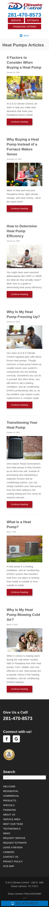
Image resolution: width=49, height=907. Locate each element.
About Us (9, 814)
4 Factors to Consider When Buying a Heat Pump (24, 62)
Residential (10, 791)
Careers (8, 852)
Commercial (11, 796)
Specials (9, 805)
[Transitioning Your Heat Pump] (24, 447)
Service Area (11, 819)
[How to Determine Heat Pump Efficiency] (24, 256)
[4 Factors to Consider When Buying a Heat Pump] (24, 87)
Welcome (9, 786)
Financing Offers (24, 26)
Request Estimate (15, 842)
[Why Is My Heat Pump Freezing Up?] (24, 337)
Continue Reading (21, 122)
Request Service (14, 838)
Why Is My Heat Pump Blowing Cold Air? (23, 615)
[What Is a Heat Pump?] (24, 548)
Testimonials (11, 828)
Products (9, 800)
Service (16, 20)
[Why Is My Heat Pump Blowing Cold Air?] (24, 639)
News (6, 833)
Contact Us (10, 857)
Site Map (8, 866)
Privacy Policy (13, 861)
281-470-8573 (24, 15)
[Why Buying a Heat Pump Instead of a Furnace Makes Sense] (24, 174)
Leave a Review (12, 847)
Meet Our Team (13, 824)
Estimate (33, 20)
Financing (9, 810)
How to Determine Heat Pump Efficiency (22, 231)
